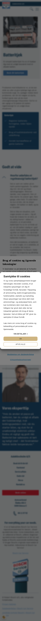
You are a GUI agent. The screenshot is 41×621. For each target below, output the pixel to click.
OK (20, 339)
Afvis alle (20, 344)
